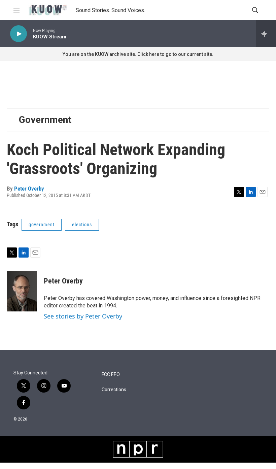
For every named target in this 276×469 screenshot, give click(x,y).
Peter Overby (29, 188)
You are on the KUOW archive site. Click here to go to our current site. (138, 54)
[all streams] (266, 33)
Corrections (114, 389)
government (42, 224)
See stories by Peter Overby (83, 316)
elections (82, 224)
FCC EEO (111, 374)
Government (45, 119)
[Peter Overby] (22, 291)
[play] (18, 34)
